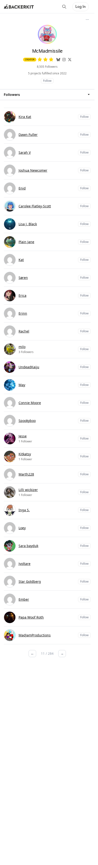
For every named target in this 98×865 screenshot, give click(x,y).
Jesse (23, 436)
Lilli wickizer (28, 489)
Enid (22, 188)
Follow (47, 81)
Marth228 (26, 474)
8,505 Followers (47, 67)
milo (22, 346)
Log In (80, 7)
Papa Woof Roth (31, 617)
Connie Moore (30, 402)
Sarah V (25, 152)
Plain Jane (26, 242)
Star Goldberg (30, 581)
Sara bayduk (28, 545)
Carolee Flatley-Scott (35, 206)
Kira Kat (25, 116)
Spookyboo (27, 420)
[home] (19, 7)
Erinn (23, 313)
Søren (23, 277)
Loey (22, 528)
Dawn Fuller (28, 134)
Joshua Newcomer (33, 170)
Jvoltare (24, 563)
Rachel (24, 331)
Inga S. (24, 510)
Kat (21, 259)
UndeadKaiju (29, 367)
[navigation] (47, 94)
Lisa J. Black (28, 224)
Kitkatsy (25, 454)
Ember (24, 599)
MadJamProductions (35, 635)
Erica (22, 295)
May (22, 385)
